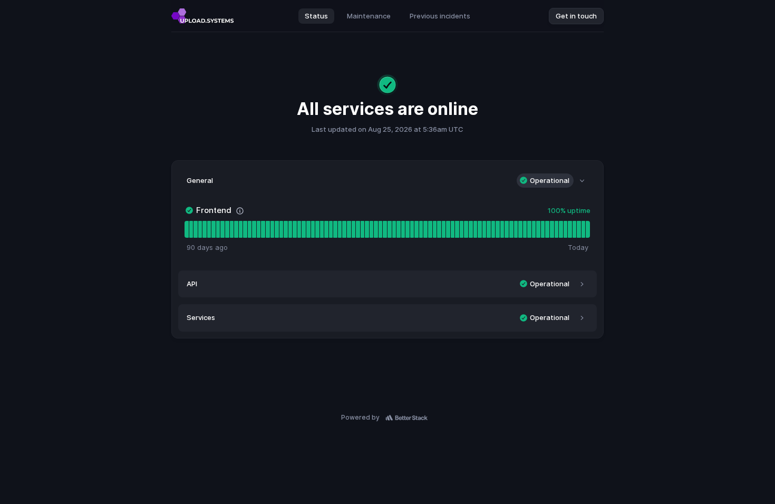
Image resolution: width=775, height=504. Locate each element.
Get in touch (576, 16)
